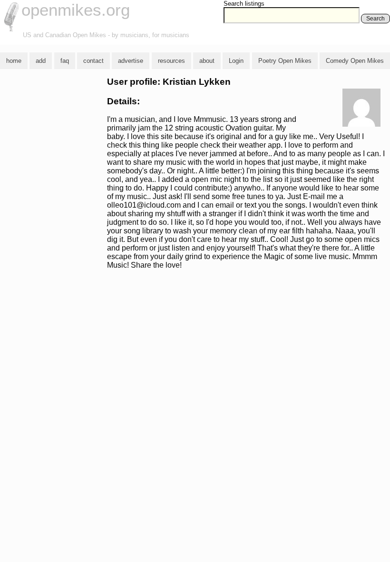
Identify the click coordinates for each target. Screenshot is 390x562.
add (41, 60)
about (206, 60)
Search (375, 18)
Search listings (244, 3)
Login (236, 60)
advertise (130, 60)
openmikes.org (75, 9)
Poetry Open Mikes (285, 60)
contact (93, 60)
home (13, 60)
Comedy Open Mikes (355, 60)
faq (64, 60)
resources (171, 60)
